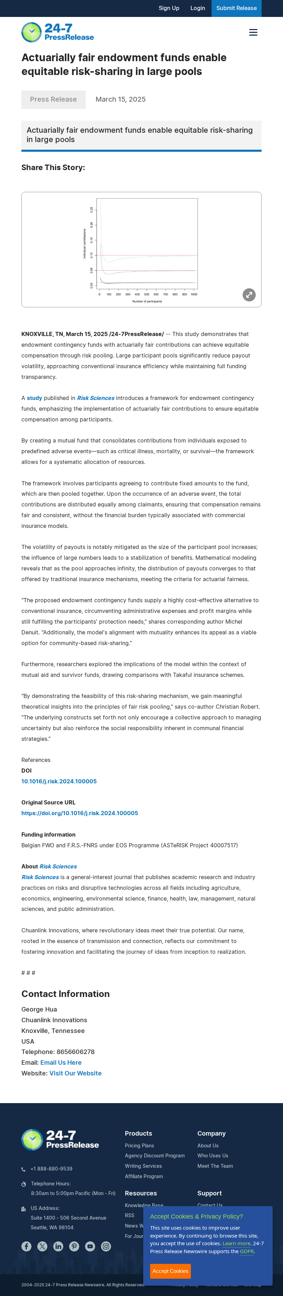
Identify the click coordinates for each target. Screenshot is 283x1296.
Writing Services (143, 1166)
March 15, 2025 (121, 99)
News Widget (140, 1226)
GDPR (247, 1251)
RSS (129, 1215)
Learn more (236, 1243)
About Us (208, 1146)
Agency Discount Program (155, 1156)
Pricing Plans (139, 1146)
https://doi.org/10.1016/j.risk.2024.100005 (79, 813)
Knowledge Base (144, 1205)
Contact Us (210, 1205)
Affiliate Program (144, 1176)
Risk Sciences (58, 866)
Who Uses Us (212, 1156)
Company (211, 1134)
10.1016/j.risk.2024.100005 (59, 781)
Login (198, 8)
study (34, 398)
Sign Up (169, 8)
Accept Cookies (170, 1271)
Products (138, 1134)
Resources (141, 1194)
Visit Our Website (75, 1074)
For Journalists (141, 1236)
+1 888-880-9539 (51, 1169)
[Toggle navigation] (253, 32)
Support (209, 1194)
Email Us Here (61, 1063)
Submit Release (236, 8)
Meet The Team (215, 1166)
